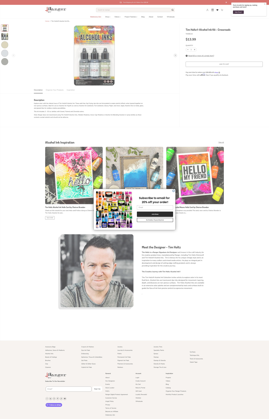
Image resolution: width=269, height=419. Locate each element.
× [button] (264, 4)
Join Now (155, 214)
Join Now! (238, 12)
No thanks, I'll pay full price (155, 220)
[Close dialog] (174, 191)
